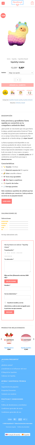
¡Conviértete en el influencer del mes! (14, 369)
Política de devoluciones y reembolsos (14, 405)
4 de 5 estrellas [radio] (19, 253)
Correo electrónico (10, 294)
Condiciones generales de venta (11, 408)
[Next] (33, 343)
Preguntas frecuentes (8, 390)
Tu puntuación (9, 250)
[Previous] (1, 343)
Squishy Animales (28, 100)
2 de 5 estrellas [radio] (8, 253)
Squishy (14, 59)
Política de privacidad (23, 427)
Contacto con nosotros (8, 394)
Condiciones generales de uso (11, 412)
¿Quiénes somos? (7, 365)
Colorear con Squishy (8, 376)
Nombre (7, 285)
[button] (3, 3)
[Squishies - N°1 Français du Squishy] (17, 3)
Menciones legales (11, 427)
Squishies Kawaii (23, 59)
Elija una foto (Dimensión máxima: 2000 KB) (16, 276)
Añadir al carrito (17, 85)
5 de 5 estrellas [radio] (8, 256)
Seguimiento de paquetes (9, 387)
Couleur (3, 72)
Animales (18, 102)
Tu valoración (9, 259)
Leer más (7, 201)
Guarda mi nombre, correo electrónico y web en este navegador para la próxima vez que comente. (17, 305)
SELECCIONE (11, 281)
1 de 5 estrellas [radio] (5, 253)
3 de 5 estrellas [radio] (12, 253)
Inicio (8, 59)
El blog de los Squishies (9, 372)
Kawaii (23, 102)
